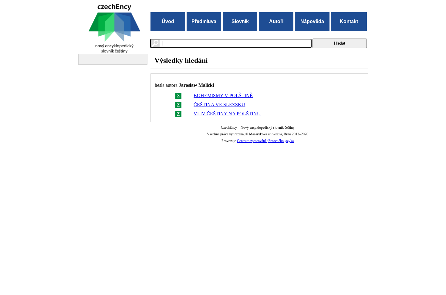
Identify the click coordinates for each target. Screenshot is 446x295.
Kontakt (349, 21)
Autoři (276, 21)
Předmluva (203, 21)
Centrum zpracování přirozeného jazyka (265, 141)
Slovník (240, 21)
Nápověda (312, 21)
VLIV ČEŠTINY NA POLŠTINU (227, 113)
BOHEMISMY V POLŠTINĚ (223, 95)
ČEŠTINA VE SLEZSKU (219, 104)
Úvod (168, 21)
